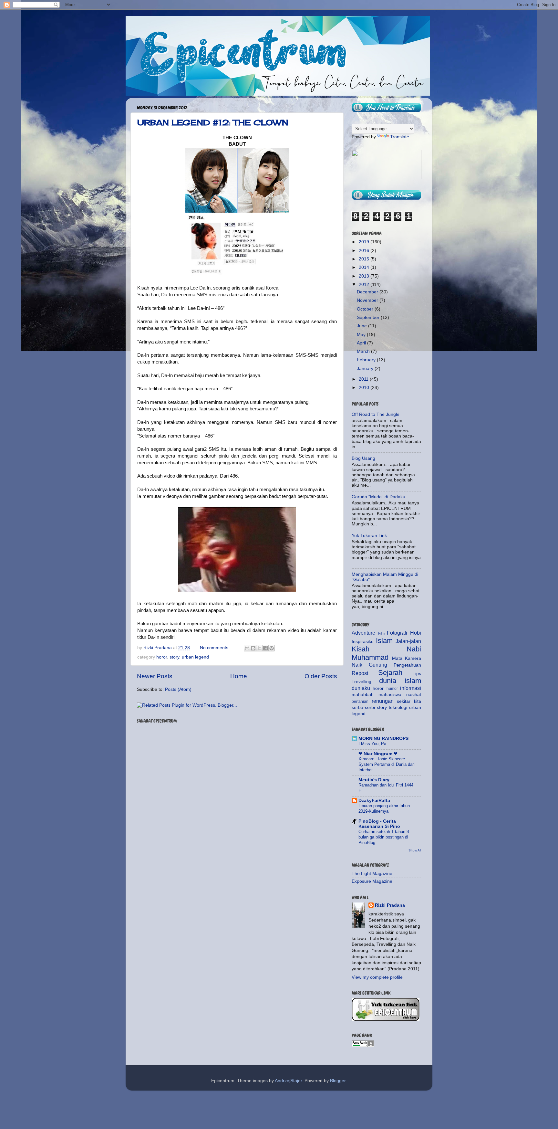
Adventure (363, 633)
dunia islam (400, 681)
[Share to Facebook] (265, 648)
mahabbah (363, 694)
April (362, 343)
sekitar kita (409, 701)
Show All (414, 850)
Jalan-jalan (408, 641)
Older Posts (321, 676)
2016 (364, 250)
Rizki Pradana (390, 905)
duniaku (361, 688)
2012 (364, 284)
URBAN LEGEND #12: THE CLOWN (212, 122)
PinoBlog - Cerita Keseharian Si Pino (379, 824)
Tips (417, 673)
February (367, 359)
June (362, 325)
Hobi (415, 633)
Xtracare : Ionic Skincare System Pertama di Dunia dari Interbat (386, 764)
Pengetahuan (407, 665)
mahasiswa (389, 694)
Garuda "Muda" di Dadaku (378, 496)
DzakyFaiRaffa (374, 800)
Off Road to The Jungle (375, 414)
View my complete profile (377, 977)
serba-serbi (363, 707)
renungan (383, 701)
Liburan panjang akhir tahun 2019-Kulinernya (384, 808)
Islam (384, 641)
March (364, 351)
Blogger (338, 1080)
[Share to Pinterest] (271, 648)
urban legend (195, 657)
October (366, 309)
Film (381, 633)
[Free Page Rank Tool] (363, 1045)
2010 (364, 387)
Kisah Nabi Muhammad (386, 653)
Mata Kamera (406, 658)
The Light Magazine (372, 873)
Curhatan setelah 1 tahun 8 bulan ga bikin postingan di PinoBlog (383, 837)
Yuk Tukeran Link (369, 535)
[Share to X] (259, 648)
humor (392, 688)
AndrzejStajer (288, 1080)
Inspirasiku (363, 641)
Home (238, 676)
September (369, 317)
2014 (364, 267)
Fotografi (397, 633)
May (362, 334)
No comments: (215, 647)
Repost (360, 673)
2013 (364, 276)
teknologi (398, 707)
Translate (399, 136)
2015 (364, 259)
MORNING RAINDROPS (383, 738)
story (174, 657)
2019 (364, 241)
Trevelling (361, 681)
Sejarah (390, 673)
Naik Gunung (369, 665)
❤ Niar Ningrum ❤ (378, 753)
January (366, 368)
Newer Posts (154, 676)
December (368, 292)
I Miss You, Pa (372, 743)
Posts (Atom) (178, 689)
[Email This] (247, 648)
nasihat (413, 694)
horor (161, 657)
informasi (410, 688)
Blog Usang (363, 458)
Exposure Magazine (372, 881)
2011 (364, 379)
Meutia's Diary (373, 779)
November (368, 300)
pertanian (360, 701)
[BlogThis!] (253, 648)
